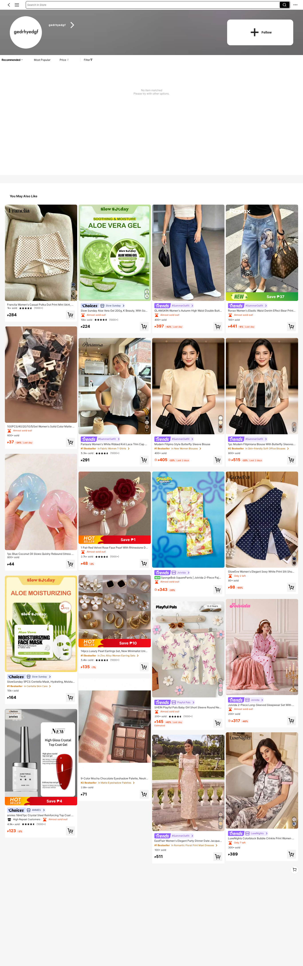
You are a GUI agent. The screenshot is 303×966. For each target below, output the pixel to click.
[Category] (17, 5)
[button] (9, 5)
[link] (26, 32)
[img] (41, 801)
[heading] (133, 25)
